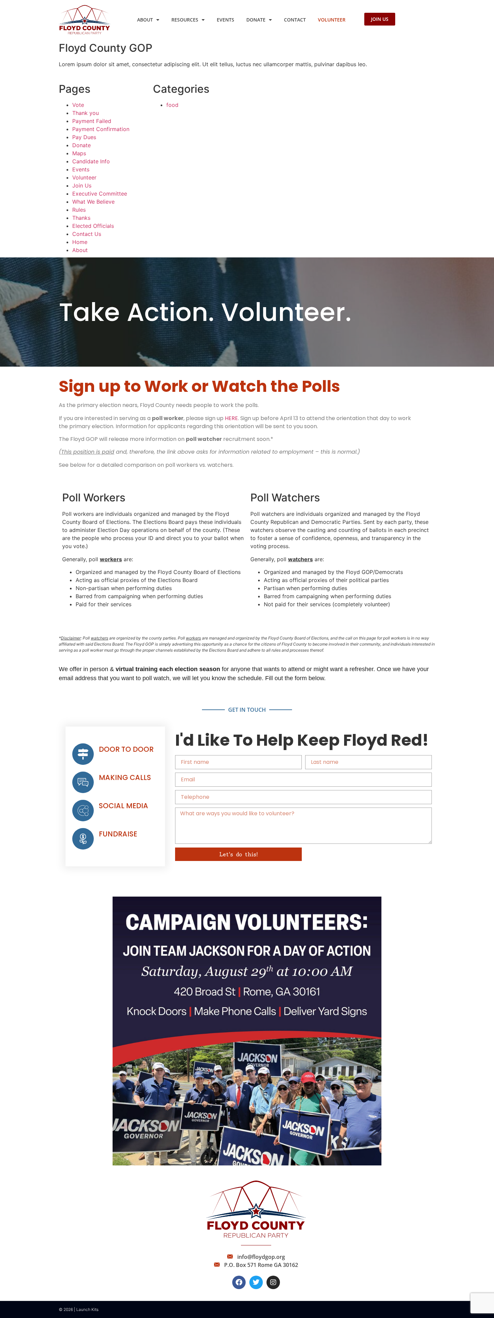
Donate (255, 19)
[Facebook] (239, 1282)
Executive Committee (99, 193)
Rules (79, 209)
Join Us (81, 185)
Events (225, 19)
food (172, 104)
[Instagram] (273, 1282)
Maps (79, 153)
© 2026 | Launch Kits (78, 1309)
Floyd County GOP (105, 47)
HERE (231, 418)
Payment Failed (91, 121)
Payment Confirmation (100, 129)
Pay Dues (84, 137)
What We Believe (93, 201)
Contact (295, 19)
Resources (184, 19)
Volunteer (331, 19)
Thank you (85, 113)
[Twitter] (256, 1282)
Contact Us (86, 234)
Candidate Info (91, 161)
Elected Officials (93, 225)
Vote (78, 104)
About (145, 19)
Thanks (81, 217)
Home (79, 242)
